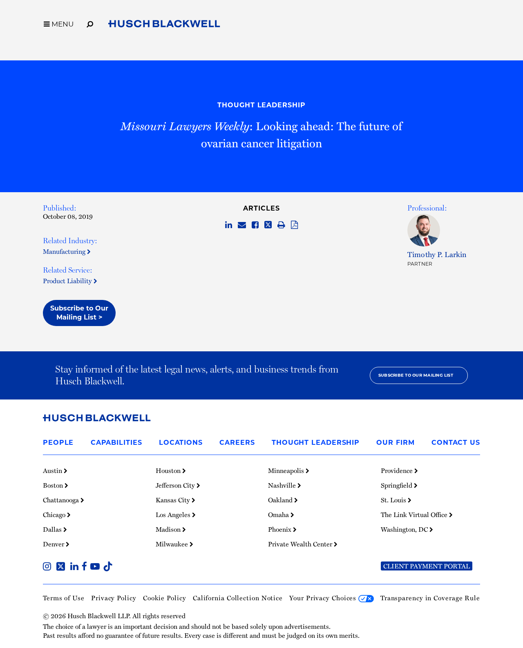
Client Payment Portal (426, 565)
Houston (169, 470)
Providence (397, 470)
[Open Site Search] (89, 22)
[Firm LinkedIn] (76, 567)
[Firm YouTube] (96, 567)
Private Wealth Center (301, 543)
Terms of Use (64, 598)
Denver (54, 543)
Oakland (281, 499)
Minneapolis (287, 470)
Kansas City (174, 499)
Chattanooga (61, 499)
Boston (54, 485)
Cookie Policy (164, 598)
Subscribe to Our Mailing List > (79, 312)
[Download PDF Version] (294, 225)
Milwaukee (173, 543)
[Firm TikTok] (108, 567)
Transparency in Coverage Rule (430, 598)
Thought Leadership (261, 105)
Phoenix (280, 529)
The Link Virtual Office (415, 514)
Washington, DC (405, 529)
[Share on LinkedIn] (228, 225)
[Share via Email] (242, 225)
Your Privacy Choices (323, 598)
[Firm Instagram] (48, 567)
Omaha (279, 514)
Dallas (53, 529)
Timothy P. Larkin (437, 254)
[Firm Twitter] (62, 567)
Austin (53, 470)
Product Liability (68, 281)
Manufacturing (65, 251)
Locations (181, 442)
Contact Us (455, 442)
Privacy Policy (113, 598)
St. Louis (394, 499)
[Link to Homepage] (164, 25)
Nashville (282, 485)
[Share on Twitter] (268, 225)
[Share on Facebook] (255, 225)
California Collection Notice (238, 598)
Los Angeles (174, 514)
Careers (237, 442)
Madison (169, 529)
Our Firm (395, 442)
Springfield (397, 485)
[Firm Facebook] (86, 567)
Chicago (55, 514)
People (58, 442)
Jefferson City (176, 485)
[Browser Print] (281, 225)
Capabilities (116, 442)
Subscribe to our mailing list (415, 375)
